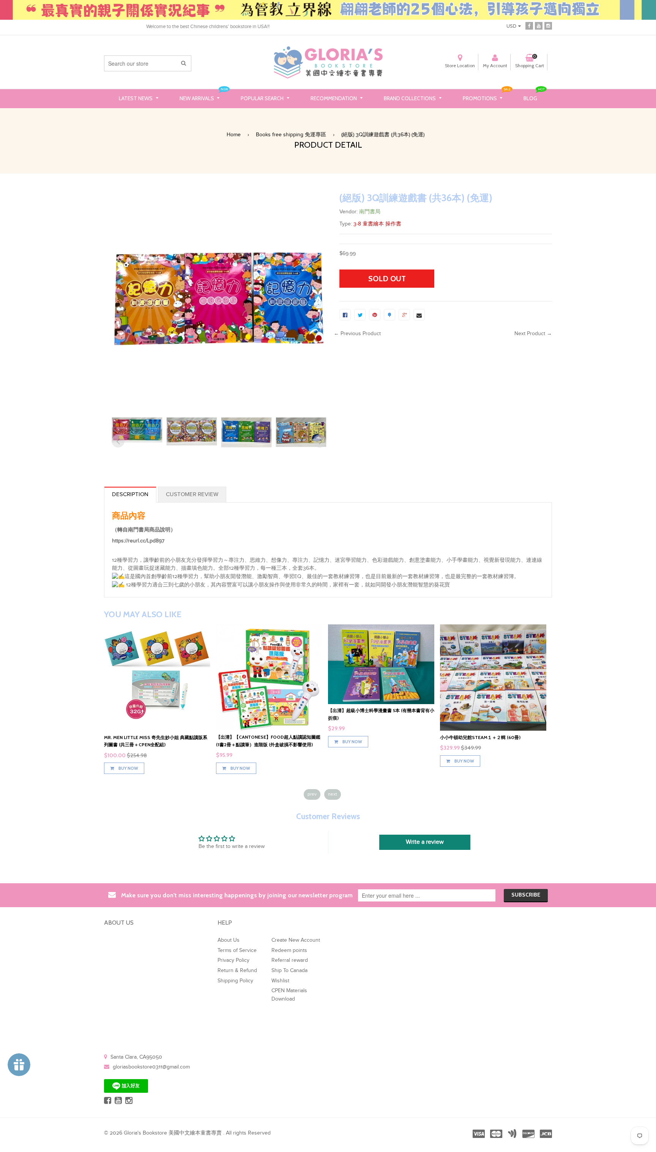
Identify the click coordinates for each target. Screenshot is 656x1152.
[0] (345, 314)
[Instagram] (548, 25)
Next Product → (533, 334)
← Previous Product (357, 334)
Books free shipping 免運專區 (291, 135)
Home (234, 135)
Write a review (425, 842)
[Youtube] (538, 25)
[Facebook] (529, 25)
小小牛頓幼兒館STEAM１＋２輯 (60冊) (480, 737)
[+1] (404, 314)
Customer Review (192, 494)
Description (130, 494)
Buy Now (128, 768)
